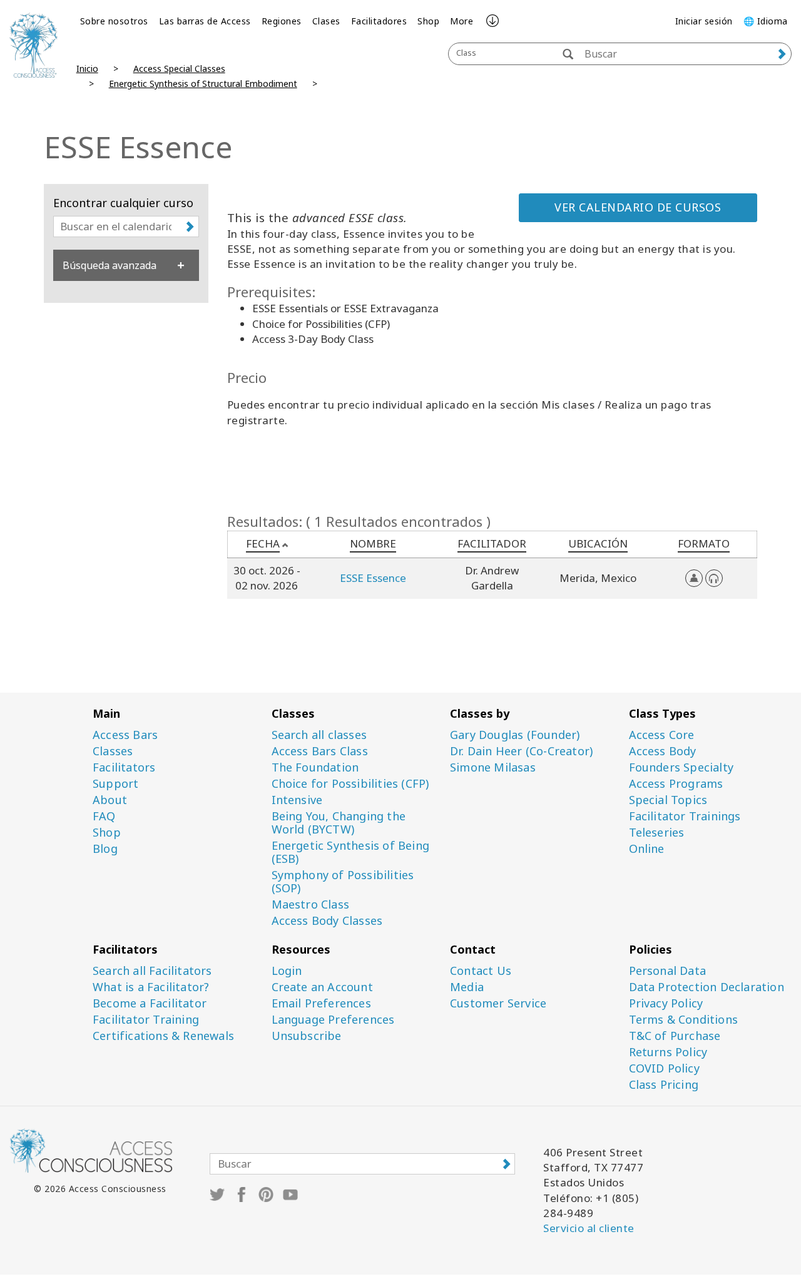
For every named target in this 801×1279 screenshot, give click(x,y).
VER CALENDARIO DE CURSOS (637, 207)
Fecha (263, 543)
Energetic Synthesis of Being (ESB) (351, 852)
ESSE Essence (373, 578)
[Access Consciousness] (33, 45)
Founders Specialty (681, 767)
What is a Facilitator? (151, 987)
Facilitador (491, 543)
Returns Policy (668, 1052)
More (461, 21)
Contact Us (480, 970)
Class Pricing (664, 1084)
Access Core (662, 734)
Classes (113, 751)
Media (467, 987)
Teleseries (657, 832)
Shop (428, 21)
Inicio (87, 68)
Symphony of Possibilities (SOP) (343, 882)
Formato (704, 543)
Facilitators (124, 767)
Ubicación (598, 543)
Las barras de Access (205, 21)
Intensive (297, 800)
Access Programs (676, 783)
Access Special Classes (179, 68)
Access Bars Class (320, 751)
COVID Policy (664, 1068)
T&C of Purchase (675, 1035)
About (110, 800)
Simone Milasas (493, 767)
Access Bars (125, 734)
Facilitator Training (146, 1019)
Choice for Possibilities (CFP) (350, 783)
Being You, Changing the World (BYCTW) (339, 823)
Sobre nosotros (114, 21)
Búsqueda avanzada (109, 265)
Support (115, 783)
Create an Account (322, 987)
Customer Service (498, 1003)
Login (287, 970)
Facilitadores (379, 21)
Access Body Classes (327, 920)
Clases (326, 21)
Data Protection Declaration (706, 987)
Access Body (662, 751)
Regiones (282, 21)
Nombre (373, 543)
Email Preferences (321, 1003)
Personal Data (668, 970)
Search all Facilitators (152, 970)
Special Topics (668, 800)
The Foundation (315, 767)
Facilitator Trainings (685, 816)
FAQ (104, 816)
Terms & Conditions (683, 1019)
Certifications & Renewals (163, 1035)
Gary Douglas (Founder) (514, 734)
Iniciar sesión (704, 21)
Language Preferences (333, 1019)
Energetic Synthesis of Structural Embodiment (203, 83)
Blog (105, 848)
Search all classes (319, 734)
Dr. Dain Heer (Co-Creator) (521, 751)
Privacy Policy (666, 1003)
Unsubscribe (307, 1035)
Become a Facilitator (150, 1003)
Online (647, 848)
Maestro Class (311, 904)
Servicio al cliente (589, 1228)
